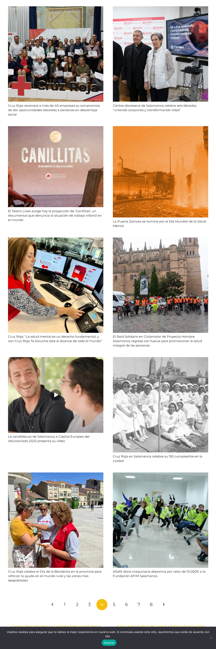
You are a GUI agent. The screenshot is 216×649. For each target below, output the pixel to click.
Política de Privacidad (187, 626)
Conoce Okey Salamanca (30, 626)
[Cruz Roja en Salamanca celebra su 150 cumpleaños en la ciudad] (160, 360)
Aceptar (109, 642)
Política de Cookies (152, 626)
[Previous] (52, 604)
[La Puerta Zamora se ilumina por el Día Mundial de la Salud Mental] (160, 129)
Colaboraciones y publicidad (76, 626)
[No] (211, 638)
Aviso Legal (125, 626)
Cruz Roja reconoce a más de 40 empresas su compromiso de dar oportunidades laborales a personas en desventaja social (54, 110)
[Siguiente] (163, 604)
